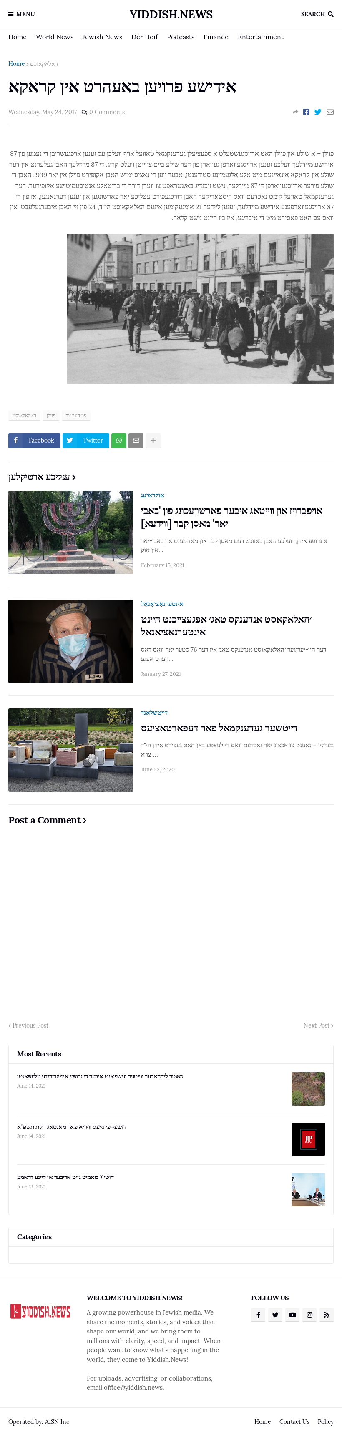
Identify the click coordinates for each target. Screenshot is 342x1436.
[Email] (330, 112)
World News (54, 37)
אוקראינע (152, 495)
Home (17, 37)
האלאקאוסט (44, 64)
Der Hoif (144, 37)
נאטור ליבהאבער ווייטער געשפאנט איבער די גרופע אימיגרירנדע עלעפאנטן (100, 1076)
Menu (25, 14)
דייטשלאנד (154, 712)
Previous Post (30, 1025)
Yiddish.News (171, 14)
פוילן (51, 415)
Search (313, 14)
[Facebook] (306, 112)
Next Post (316, 1025)
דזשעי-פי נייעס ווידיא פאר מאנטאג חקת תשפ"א (71, 1127)
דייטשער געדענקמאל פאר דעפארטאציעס (219, 727)
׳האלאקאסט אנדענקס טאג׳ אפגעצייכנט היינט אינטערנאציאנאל (226, 625)
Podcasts (180, 37)
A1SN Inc (57, 1422)
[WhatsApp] (118, 440)
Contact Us (294, 1422)
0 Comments (107, 112)
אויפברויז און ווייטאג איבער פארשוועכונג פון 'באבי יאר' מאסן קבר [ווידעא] (231, 517)
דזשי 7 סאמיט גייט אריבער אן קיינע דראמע (65, 1177)
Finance (216, 37)
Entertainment (261, 37)
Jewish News (102, 37)
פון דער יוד (76, 415)
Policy (326, 1422)
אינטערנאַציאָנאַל (162, 604)
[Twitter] (318, 112)
